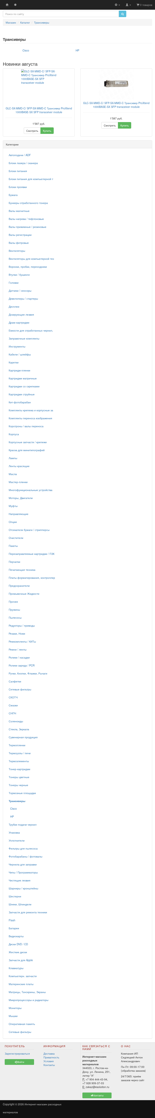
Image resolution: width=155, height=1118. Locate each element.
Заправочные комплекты (24, 338)
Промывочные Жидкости (24, 593)
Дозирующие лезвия (21, 314)
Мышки (13, 1016)
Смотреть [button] (32, 131)
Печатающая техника (22, 570)
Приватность (51, 1057)
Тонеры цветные (19, 777)
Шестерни (15, 896)
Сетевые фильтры (20, 689)
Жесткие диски (18, 952)
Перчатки (14, 562)
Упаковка (14, 832)
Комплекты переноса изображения (30, 418)
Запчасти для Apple (21, 960)
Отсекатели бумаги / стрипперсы (29, 530)
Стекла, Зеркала (19, 729)
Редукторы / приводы (22, 625)
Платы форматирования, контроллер (32, 578)
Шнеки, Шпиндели (20, 904)
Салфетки (15, 681)
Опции (13, 522)
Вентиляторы (17, 251)
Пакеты (13, 546)
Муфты (13, 506)
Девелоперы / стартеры (23, 298)
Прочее (13, 601)
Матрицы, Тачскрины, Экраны (27, 992)
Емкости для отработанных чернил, (31, 330)
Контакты (49, 1065)
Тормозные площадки (22, 793)
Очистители (16, 538)
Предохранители (19, 585)
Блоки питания (18, 171)
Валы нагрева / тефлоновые (26, 219)
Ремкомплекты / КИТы (22, 641)
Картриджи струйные (22, 394)
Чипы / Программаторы (23, 872)
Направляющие (18, 514)
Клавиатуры (16, 968)
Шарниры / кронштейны (23, 888)
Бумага (13, 195)
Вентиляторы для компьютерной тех (31, 259)
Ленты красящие (19, 466)
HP (11, 816)
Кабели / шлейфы (20, 354)
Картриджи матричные (23, 378)
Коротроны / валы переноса (26, 426)
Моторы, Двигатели (21, 498)
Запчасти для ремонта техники (28, 912)
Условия (48, 1061)
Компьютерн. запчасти (23, 976)
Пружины (14, 609)
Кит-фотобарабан (20, 402)
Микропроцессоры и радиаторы (28, 1000)
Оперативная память (22, 1024)
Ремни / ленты (17, 649)
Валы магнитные (19, 211)
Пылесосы (15, 617)
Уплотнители (17, 840)
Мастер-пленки (18, 482)
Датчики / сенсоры (20, 290)
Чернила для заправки (23, 864)
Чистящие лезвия (19, 880)
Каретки (14, 362)
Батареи (14, 928)
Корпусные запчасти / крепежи (28, 442)
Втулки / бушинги (19, 274)
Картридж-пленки (19, 370)
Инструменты (17, 346)
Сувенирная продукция (23, 737)
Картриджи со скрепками (24, 386)
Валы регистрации (20, 235)
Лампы (13, 458)
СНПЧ (12, 713)
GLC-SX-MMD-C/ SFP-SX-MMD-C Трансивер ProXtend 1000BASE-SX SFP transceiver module (39, 110)
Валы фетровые (19, 243)
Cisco (13, 808)
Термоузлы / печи (20, 753)
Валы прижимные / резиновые (27, 227)
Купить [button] (47, 131)
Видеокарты (16, 936)
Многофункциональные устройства (30, 490)
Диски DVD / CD (18, 944)
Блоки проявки (18, 187)
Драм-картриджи (19, 322)
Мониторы (15, 1008)
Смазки (13, 705)
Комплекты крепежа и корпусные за (31, 410)
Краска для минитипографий (27, 450)
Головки (14, 282)
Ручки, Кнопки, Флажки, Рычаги (28, 673)
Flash (12, 920)
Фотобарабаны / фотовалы (25, 856)
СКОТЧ (13, 697)
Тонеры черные (18, 785)
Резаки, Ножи (17, 633)
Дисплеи (14, 306)
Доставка (49, 1053)
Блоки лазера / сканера (23, 163)
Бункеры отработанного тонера (28, 203)
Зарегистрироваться (17, 1053)
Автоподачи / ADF (20, 155)
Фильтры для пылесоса (23, 848)
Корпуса (14, 434)
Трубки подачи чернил (22, 824)
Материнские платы (21, 984)
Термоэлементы (19, 761)
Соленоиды (16, 721)
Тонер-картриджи (19, 769)
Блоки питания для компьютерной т (31, 179)
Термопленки (17, 745)
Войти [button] (20, 1062)
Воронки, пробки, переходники (28, 266)
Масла (13, 474)
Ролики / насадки (19, 657)
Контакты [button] (98, 1095)
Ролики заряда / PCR (22, 665)
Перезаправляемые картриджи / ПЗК (31, 554)
